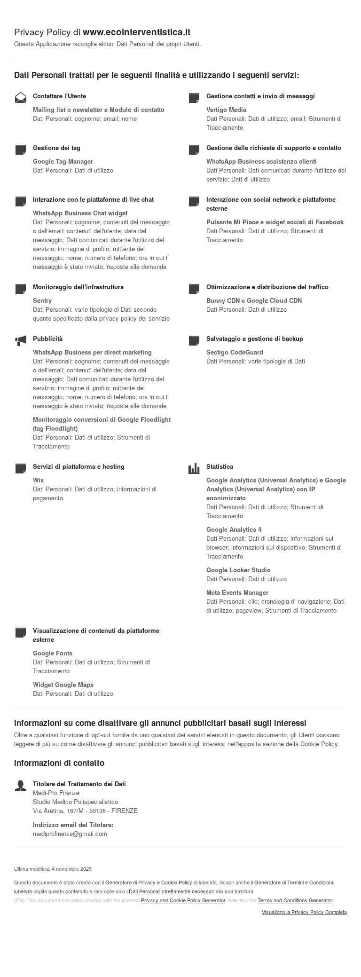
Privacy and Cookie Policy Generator (183, 900)
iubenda (23, 891)
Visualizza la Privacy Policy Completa (304, 912)
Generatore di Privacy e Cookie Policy (148, 882)
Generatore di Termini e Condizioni (293, 882)
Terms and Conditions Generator (295, 900)
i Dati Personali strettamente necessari (170, 891)
